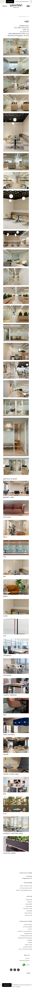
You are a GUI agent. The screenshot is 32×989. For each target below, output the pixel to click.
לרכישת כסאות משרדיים (26, 888)
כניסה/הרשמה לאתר (24, 960)
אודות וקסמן (29, 899)
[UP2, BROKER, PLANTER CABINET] (16, 46)
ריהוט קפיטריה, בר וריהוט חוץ (25, 931)
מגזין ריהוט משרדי (27, 908)
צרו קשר (27, 958)
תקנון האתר (29, 910)
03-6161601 (29, 876)
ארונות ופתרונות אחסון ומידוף (25, 938)
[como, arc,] (16, 210)
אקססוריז (29, 940)
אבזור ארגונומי (28, 944)
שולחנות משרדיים (27, 926)
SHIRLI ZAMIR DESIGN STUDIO (16, 33)
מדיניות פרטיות (28, 913)
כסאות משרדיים (28, 924)
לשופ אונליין (10, 1)
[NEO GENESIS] (16, 437)
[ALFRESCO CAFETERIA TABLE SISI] (16, 370)
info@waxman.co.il (27, 878)
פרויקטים (24, 16)
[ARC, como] (16, 132)
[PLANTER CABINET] (16, 103)
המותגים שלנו (28, 904)
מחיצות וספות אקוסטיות (26, 935)
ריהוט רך (30, 929)
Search (4, 6)
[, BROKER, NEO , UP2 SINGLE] (16, 65)
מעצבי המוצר (28, 906)
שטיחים (30, 942)
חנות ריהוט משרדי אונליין (26, 886)
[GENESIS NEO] (16, 332)
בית (28, 16)
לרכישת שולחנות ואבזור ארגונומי (24, 890)
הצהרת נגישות (28, 915)
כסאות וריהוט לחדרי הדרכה (25, 949)
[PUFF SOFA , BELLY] (16, 407)
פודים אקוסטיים (28, 933)
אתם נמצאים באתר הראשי (22, 1)
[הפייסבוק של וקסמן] (18, 969)
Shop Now (7, 985)
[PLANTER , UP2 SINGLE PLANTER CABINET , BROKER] (16, 351)
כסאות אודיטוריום (27, 947)
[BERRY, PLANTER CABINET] (16, 466)
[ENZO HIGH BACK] (16, 161)
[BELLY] (16, 258)
